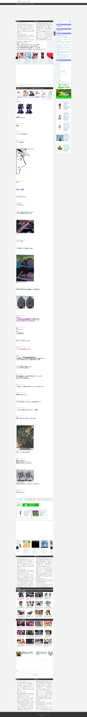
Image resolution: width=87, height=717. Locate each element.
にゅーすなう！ (58, 76)
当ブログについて (44, 714)
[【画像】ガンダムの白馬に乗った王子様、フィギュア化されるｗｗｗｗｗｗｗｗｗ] (20, 623)
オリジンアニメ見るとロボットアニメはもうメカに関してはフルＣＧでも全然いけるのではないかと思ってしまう (30, 628)
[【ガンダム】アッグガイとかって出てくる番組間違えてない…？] (48, 612)
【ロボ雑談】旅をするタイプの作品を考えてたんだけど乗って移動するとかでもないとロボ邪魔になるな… (63, 52)
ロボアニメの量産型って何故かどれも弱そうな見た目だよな (21, 607)
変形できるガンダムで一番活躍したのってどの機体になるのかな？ (39, 607)
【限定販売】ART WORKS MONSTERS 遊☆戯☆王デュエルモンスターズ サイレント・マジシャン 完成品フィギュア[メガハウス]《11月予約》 (67, 137)
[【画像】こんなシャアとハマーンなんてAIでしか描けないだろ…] (48, 641)
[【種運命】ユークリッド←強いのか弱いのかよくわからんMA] (29, 612)
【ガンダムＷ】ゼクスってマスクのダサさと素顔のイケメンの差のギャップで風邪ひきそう (63, 42)
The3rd (57, 64)
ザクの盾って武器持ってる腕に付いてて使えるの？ (30, 607)
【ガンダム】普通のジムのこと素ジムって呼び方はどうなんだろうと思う (48, 607)
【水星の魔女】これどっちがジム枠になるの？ (48, 598)
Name (17, 670)
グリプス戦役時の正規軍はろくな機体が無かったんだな (30, 645)
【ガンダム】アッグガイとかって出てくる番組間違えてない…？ (48, 616)
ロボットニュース (23, 1)
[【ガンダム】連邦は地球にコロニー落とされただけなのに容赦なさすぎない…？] (29, 632)
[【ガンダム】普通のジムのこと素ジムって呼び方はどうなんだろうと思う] (48, 603)
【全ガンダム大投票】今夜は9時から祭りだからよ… (39, 636)
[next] (52, 58)
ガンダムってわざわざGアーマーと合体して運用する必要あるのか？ (21, 616)
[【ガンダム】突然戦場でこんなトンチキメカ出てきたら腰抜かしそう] (39, 612)
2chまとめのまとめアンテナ (60, 61)
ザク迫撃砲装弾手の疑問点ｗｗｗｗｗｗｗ (39, 627)
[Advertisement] (43, 13)
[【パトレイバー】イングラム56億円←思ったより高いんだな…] (29, 594)
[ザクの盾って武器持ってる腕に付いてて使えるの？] (29, 603)
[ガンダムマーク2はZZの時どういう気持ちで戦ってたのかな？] (48, 632)
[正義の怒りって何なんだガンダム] (48, 623)
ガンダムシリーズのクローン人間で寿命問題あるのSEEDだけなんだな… (21, 645)
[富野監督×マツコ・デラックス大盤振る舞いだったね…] (39, 641)
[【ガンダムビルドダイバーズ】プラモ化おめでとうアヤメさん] (20, 632)
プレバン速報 (58, 80)
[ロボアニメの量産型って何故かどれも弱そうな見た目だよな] (20, 603)
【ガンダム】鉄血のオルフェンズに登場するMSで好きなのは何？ (21, 599)
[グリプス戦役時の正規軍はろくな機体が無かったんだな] (29, 641)
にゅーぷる (58, 77)
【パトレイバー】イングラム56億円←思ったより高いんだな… (30, 599)
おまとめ (57, 68)
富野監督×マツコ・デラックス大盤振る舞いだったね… (39, 645)
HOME (38, 714)
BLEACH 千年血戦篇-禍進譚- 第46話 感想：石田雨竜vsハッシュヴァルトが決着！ (29, 47)
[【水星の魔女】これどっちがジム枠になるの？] (48, 594)
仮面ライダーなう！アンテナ (61, 81)
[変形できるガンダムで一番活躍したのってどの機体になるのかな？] (39, 603)
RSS (40, 714)
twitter (48, 714)
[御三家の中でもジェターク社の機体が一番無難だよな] (39, 594)
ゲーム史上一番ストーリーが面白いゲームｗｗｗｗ (24, 41)
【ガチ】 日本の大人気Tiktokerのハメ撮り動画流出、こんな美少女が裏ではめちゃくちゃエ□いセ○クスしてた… (32, 49)
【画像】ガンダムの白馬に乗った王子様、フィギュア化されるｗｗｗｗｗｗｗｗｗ (21, 628)
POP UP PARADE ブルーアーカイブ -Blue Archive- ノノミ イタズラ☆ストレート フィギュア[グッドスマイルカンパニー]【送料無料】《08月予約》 (67, 126)
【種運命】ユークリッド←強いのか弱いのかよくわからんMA (30, 616)
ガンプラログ (58, 72)
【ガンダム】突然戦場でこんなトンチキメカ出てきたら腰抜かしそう (39, 616)
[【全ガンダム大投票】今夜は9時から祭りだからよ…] (39, 632)
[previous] (17, 58)
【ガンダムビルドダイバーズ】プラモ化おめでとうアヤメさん (21, 636)
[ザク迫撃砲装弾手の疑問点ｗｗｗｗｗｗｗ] (39, 623)
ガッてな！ (58, 69)
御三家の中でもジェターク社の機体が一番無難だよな (39, 599)
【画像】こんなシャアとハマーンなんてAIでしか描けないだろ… (48, 645)
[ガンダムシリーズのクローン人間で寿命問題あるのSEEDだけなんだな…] (20, 641)
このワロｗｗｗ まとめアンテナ (61, 73)
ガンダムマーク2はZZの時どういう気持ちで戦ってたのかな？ (48, 636)
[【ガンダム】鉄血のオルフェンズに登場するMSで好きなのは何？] (20, 594)
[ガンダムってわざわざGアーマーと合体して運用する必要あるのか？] (20, 612)
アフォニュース (58, 65)
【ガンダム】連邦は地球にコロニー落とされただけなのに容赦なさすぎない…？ (30, 636)
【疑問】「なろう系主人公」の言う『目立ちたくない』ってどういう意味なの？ (28, 44)
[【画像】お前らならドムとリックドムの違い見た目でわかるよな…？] (48, 499)
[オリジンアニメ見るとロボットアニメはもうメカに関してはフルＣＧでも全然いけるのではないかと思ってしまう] (29, 623)
